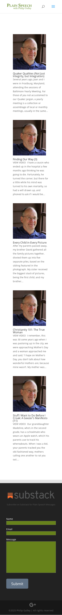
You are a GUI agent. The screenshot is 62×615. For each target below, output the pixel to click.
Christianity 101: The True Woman (29, 331)
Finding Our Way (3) (26, 159)
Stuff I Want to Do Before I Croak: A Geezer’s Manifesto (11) (30, 418)
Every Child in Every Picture (31, 242)
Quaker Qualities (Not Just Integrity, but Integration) (29, 75)
